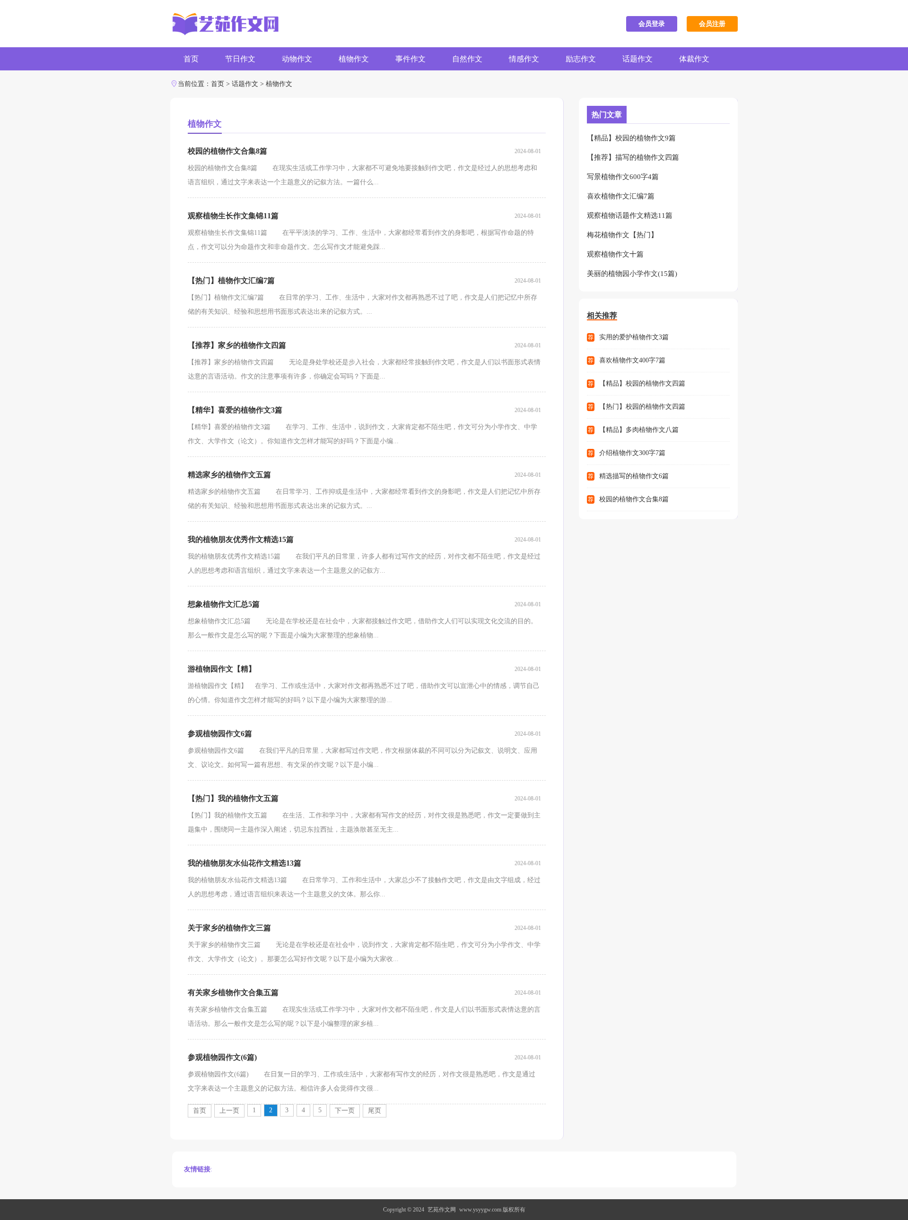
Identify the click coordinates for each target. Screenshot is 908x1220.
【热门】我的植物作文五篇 (233, 798)
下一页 (345, 1110)
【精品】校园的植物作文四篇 (642, 383)
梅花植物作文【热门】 (622, 235)
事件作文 (410, 59)
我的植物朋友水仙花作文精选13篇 (244, 863)
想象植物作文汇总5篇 (224, 604)
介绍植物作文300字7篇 (632, 452)
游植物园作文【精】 (222, 669)
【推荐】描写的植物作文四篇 (633, 157)
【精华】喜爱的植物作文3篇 (235, 410)
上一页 (229, 1110)
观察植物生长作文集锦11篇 (233, 216)
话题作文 (637, 59)
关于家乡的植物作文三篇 (229, 928)
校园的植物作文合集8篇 (227, 151)
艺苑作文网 (442, 1209)
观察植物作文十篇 (615, 254)
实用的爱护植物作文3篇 (634, 337)
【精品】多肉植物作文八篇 (639, 429)
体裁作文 (694, 59)
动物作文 (297, 59)
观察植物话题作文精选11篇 (629, 215)
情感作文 (524, 59)
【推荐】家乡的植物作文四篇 (237, 345)
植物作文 (354, 59)
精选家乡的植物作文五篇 (229, 475)
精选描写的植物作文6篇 (634, 476)
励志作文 (581, 59)
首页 (191, 59)
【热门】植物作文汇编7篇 (231, 280)
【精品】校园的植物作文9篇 (631, 138)
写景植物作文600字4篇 (623, 176)
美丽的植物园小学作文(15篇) (632, 273)
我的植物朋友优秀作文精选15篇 (241, 539)
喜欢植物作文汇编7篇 (621, 196)
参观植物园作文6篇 (220, 734)
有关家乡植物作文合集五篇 (233, 992)
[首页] (224, 23)
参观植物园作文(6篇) (222, 1057)
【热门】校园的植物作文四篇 (642, 406)
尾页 (374, 1110)
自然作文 (467, 59)
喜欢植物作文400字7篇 (632, 360)
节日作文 (240, 59)
